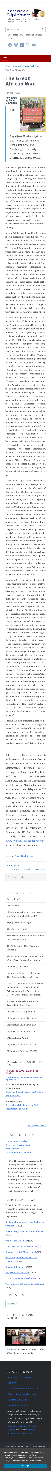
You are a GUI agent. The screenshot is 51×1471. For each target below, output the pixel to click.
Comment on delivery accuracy (29, 869)
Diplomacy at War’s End (18, 966)
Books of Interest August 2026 (21, 1012)
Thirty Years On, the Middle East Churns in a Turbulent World (25, 938)
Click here (10, 1349)
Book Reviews (12, 1149)
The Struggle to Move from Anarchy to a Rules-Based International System (25, 958)
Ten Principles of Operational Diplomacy (24, 1284)
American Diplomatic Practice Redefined (24, 1231)
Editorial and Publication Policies (23, 1388)
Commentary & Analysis (16, 1141)
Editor (10, 38)
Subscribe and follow (17, 1400)
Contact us (12, 1383)
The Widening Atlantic (17, 929)
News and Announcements (18, 1152)
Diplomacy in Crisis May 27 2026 (22, 1044)
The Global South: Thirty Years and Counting (23, 948)
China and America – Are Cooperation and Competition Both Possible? (25, 914)
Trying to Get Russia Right (19, 922)
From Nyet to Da (14, 865)
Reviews (16, 66)
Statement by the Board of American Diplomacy (23, 1078)
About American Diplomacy (20, 1377)
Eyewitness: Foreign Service (18, 1145)
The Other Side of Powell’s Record (21, 1246)
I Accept (25, 1466)
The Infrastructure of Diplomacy (20, 1278)
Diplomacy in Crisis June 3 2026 (21, 1031)
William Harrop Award (17, 1038)
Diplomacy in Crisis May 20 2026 (22, 1051)
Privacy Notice (35, 1460)
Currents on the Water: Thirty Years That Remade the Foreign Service (23, 975)
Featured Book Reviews (31, 66)
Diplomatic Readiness (15, 1267)
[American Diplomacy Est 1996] (25, 12)
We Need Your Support (18, 1405)
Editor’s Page (13, 906)
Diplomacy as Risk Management (20, 1252)
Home (8, 66)
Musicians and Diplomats (17, 1272)
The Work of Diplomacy (16, 1241)
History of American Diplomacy (22, 1394)
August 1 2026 (13, 899)
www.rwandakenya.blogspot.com (24, 840)
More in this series (36, 1126)
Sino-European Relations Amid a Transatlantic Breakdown (22, 1003)
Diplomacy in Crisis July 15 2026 (21, 1025)
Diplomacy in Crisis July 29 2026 (22, 1018)
